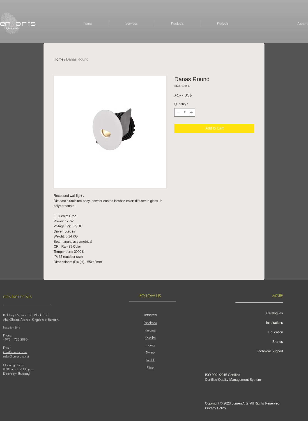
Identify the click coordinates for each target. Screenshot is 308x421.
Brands (277, 341)
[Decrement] (178, 112)
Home (58, 59)
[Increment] (191, 112)
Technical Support (270, 351)
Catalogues (274, 313)
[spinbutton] (185, 112)
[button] (177, 23)
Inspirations (274, 323)
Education (275, 332)
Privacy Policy (215, 408)
